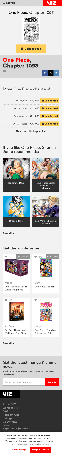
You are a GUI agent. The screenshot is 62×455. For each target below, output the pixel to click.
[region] (31, 443)
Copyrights (10, 421)
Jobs (6, 425)
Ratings (7, 418)
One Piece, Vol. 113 (44, 286)
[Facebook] (45, 73)
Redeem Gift (11, 414)
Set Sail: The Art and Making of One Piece (16, 332)
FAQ (6, 411)
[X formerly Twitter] (50, 73)
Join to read (33, 49)
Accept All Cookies (40, 449)
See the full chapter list (31, 131)
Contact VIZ (10, 408)
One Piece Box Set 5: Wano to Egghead (16, 288)
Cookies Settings (18, 449)
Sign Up (52, 381)
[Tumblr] (56, 73)
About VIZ (9, 404)
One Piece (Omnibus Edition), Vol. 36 (45, 332)
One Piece (18, 12)
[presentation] (16, 267)
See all (8, 233)
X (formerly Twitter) (15, 428)
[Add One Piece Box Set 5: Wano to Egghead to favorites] (7, 256)
